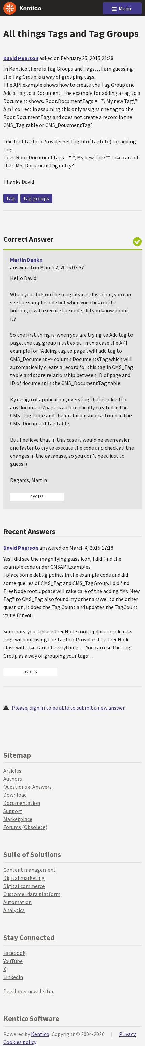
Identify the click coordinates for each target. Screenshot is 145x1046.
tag (11, 198)
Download (15, 794)
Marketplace (17, 819)
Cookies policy (19, 1042)
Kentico (40, 1034)
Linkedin (13, 977)
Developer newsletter (28, 991)
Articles (12, 770)
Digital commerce (24, 886)
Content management (29, 869)
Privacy (127, 1034)
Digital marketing (24, 877)
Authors (12, 778)
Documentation (21, 802)
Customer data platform (31, 894)
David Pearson (20, 57)
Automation (17, 902)
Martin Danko (26, 259)
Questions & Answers (27, 786)
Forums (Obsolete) (25, 827)
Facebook (14, 952)
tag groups (36, 198)
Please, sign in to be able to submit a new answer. (68, 707)
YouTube (13, 961)
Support (12, 811)
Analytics (14, 910)
